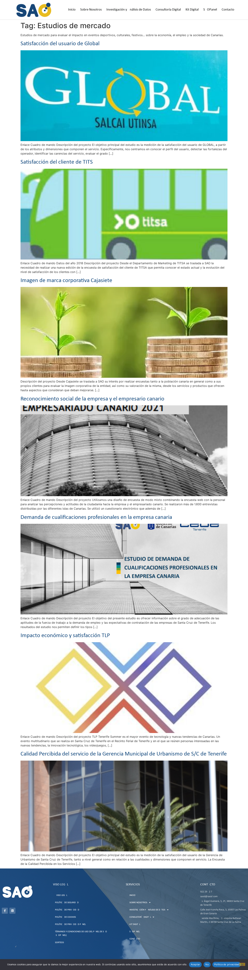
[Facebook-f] (5, 911)
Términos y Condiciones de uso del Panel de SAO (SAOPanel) (81, 933)
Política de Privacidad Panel (70, 924)
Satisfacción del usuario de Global (60, 44)
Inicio (72, 9)
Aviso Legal (61, 895)
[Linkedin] (12, 911)
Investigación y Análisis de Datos (128, 9)
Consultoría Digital (168, 9)
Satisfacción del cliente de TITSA (58, 162)
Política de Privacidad (67, 910)
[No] (242, 964)
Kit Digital (192, 9)
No (207, 964)
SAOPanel (210, 9)
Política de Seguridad (67, 902)
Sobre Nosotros (91, 9)
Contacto (228, 9)
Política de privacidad (226, 964)
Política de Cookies (65, 917)
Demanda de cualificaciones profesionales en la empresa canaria (96, 517)
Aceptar (195, 964)
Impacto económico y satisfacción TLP (65, 636)
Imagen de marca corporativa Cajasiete (66, 280)
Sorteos (59, 942)
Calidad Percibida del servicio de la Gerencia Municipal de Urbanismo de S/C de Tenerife (124, 754)
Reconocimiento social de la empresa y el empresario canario (92, 399)
